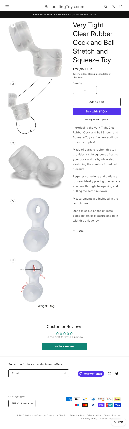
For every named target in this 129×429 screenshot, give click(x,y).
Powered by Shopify (57, 415)
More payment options (96, 119)
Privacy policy (94, 415)
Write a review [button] (64, 346)
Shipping (92, 74)
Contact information (110, 418)
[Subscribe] (65, 373)
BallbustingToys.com (35, 415)
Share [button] (80, 230)
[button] (7, 6)
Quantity (77, 83)
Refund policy (77, 415)
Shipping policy (89, 418)
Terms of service (112, 415)
